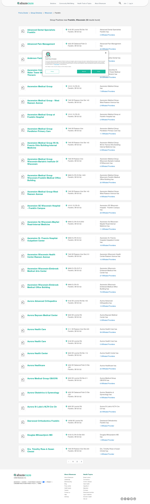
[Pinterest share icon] (134, 499)
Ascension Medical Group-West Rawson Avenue (42, 192)
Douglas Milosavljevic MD (39, 434)
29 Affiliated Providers (108, 77)
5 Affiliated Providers (107, 344)
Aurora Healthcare (36, 365)
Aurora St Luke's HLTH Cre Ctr (42, 406)
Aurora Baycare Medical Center (42, 315)
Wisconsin (48, 13)
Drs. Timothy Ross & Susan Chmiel (40, 450)
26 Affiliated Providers (108, 412)
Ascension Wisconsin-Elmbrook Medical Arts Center (42, 269)
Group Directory (36, 13)
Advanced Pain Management (41, 43)
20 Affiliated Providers (108, 182)
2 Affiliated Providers (107, 105)
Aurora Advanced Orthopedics (42, 300)
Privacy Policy (56, 64)
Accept (98, 71)
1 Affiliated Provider (107, 426)
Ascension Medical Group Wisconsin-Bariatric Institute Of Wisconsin (42, 161)
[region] (75, 63)
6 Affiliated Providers (107, 150)
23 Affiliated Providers (108, 369)
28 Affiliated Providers (108, 213)
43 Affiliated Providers (108, 49)
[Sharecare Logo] (26, 3)
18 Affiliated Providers (108, 245)
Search (120, 3)
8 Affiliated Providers (107, 383)
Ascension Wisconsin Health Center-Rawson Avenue (41, 255)
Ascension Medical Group (39, 86)
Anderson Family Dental (39, 58)
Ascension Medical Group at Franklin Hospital (41, 115)
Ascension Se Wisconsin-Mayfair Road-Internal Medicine (43, 223)
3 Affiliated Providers (107, 35)
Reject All (84, 71)
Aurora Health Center (37, 353)
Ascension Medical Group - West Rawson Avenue (43, 101)
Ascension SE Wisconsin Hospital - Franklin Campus (43, 207)
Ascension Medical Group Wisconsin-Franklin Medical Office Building (44, 178)
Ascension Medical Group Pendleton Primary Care (39, 130)
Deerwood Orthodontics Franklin (43, 420)
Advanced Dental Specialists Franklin (41, 31)
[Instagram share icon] (125, 499)
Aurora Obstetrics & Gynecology (43, 392)
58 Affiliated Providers (108, 332)
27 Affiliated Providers (108, 275)
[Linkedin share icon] (128, 499)
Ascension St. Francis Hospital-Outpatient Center (42, 239)
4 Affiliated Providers (107, 196)
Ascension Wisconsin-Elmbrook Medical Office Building (42, 286)
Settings (52, 71)
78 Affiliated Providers (108, 292)
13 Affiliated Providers (108, 306)
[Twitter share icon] (131, 499)
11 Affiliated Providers (108, 133)
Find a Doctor (23, 13)
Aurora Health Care (36, 329)
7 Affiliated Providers (107, 91)
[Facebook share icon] (122, 499)
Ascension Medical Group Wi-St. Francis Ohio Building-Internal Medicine (43, 145)
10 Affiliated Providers (108, 259)
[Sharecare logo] (36, 475)
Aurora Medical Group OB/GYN (42, 378)
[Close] (105, 53)
